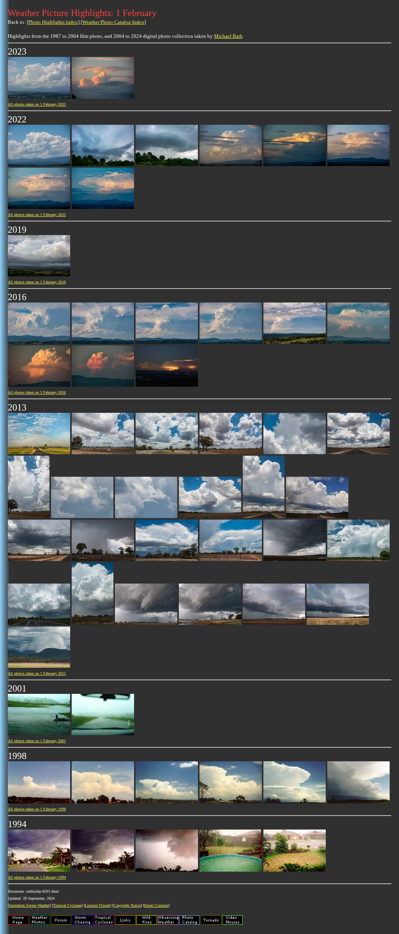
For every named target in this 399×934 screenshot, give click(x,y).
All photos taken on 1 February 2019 (37, 282)
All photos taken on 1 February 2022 (37, 214)
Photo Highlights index (53, 22)
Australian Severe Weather (29, 905)
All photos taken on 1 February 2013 (37, 673)
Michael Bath (228, 36)
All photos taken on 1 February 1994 (37, 877)
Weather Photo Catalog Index (113, 22)
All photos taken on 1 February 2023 (37, 104)
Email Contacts (156, 905)
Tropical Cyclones (67, 905)
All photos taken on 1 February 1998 (37, 809)
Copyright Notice (127, 905)
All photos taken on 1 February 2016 (37, 392)
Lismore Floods (97, 905)
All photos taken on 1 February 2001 (37, 741)
